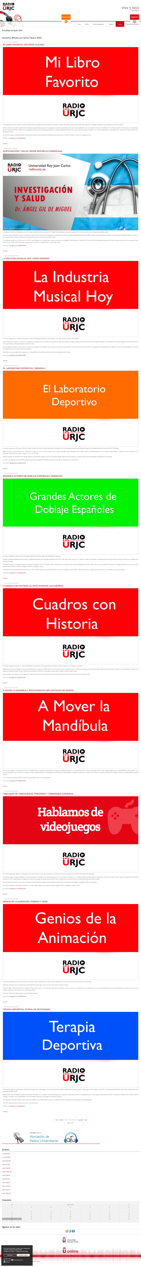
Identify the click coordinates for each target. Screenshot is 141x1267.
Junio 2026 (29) (6, 1157)
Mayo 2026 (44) (6, 1161)
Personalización (17, 1260)
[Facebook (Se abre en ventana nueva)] (73, 1231)
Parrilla (87, 24)
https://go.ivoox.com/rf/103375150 (17, 677)
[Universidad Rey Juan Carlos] (70, 1240)
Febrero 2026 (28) (6, 1172)
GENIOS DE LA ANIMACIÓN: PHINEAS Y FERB (25, 901)
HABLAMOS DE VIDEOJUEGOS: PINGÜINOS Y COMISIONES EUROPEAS (38, 794)
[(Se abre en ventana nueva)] (51, 1137)
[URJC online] (70, 1250)
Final (86, 1120)
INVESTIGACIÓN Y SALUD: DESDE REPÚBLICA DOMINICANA (32, 151)
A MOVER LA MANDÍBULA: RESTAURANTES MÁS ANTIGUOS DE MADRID (38, 690)
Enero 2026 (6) (6, 1175)
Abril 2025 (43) (6, 1190)
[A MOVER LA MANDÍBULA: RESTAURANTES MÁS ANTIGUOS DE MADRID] (70, 730)
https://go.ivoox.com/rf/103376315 (17, 463)
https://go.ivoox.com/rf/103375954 (17, 573)
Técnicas (7, 1260)
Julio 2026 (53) (6, 1154)
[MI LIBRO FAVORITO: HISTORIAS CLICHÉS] (70, 85)
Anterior (62, 1120)
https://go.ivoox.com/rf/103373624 (17, 888)
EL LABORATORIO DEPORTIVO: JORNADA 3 (24, 368)
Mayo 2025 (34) (6, 1186)
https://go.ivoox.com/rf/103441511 (17, 138)
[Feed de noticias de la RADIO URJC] (67, 1231)
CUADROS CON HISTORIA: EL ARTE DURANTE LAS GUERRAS (33, 586)
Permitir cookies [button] (23, 1255)
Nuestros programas (98, 24)
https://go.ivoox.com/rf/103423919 (17, 355)
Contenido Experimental (132, 24)
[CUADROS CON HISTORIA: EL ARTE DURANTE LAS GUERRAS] (70, 626)
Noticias (120, 24)
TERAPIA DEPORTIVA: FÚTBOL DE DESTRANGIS (26, 1009)
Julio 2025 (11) (6, 1179)
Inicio (79, 24)
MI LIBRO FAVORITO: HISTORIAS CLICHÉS (23, 44)
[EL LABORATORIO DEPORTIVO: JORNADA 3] (70, 408)
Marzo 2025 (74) (6, 1193)
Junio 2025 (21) (6, 1182)
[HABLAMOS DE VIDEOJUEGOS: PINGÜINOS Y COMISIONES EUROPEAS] (70, 834)
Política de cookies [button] (9, 1251)
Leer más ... (5, 143)
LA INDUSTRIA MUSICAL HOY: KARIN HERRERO (26, 258)
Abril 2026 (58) (6, 1164)
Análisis (7, 1262)
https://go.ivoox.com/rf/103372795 (17, 996)
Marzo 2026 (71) (6, 1168)
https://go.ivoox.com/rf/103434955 (17, 245)
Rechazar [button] (10, 1255)
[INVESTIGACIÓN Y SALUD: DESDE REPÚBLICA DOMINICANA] (70, 191)
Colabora (111, 24)
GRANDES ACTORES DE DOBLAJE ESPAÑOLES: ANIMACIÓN (32, 476)
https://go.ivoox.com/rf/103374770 (17, 781)
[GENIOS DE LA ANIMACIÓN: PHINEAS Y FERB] (70, 941)
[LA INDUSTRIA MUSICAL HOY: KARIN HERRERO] (70, 298)
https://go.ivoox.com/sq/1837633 (17, 1106)
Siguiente (81, 1120)
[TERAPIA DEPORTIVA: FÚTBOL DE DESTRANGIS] (70, 1049)
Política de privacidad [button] (22, 1251)
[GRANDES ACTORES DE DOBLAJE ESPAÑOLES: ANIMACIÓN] (70, 516)
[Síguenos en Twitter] (70, 1231)
